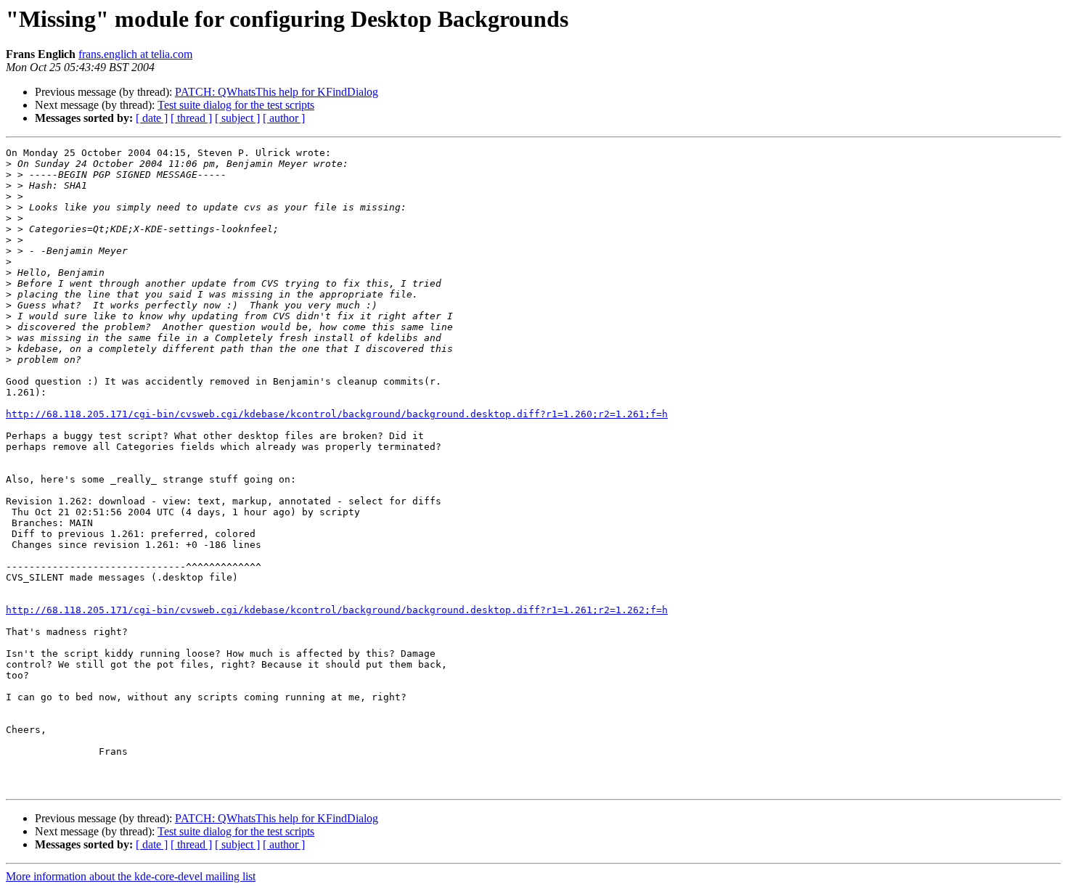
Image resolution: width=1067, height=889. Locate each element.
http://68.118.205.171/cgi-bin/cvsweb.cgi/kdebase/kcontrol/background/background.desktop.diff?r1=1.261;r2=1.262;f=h (337, 610)
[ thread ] (191, 118)
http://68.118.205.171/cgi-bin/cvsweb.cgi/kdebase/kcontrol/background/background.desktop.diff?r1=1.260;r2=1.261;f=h (337, 414)
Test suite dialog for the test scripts (236, 105)
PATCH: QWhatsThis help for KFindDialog (276, 92)
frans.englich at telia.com (135, 54)
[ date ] (152, 118)
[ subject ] (237, 118)
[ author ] (284, 118)
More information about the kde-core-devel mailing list (130, 876)
